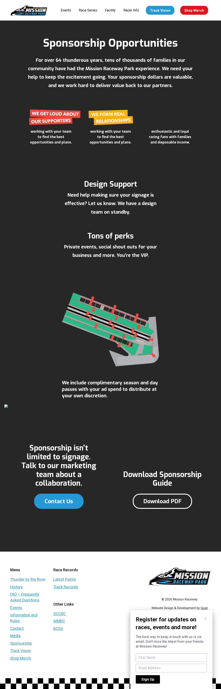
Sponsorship (21, 643)
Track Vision (160, 10)
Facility (110, 10)
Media (15, 635)
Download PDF (162, 501)
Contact (17, 628)
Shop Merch (194, 10)
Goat (204, 608)
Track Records (65, 587)
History (16, 587)
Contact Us (59, 501)
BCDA (58, 628)
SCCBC (59, 613)
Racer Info (131, 10)
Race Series (88, 10)
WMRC (59, 621)
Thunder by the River (28, 579)
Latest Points (64, 579)
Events (66, 10)
